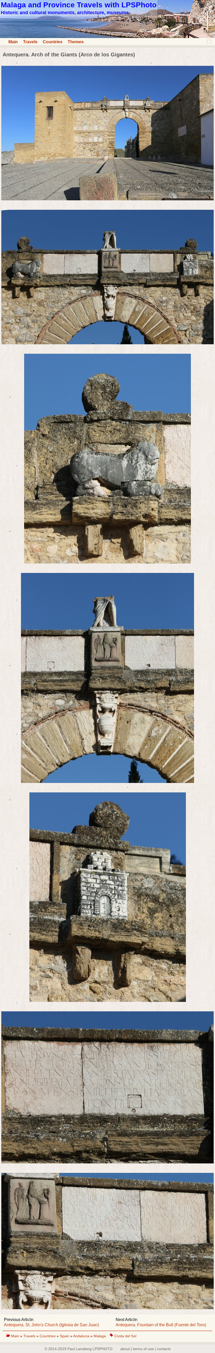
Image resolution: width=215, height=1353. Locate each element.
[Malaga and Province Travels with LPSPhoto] (107, 36)
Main (13, 42)
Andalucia (81, 1336)
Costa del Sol (125, 1336)
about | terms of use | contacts (145, 1349)
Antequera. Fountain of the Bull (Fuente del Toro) (161, 1325)
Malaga (100, 1336)
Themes (76, 42)
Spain (65, 1336)
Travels (30, 42)
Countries (52, 42)
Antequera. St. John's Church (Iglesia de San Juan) (51, 1325)
